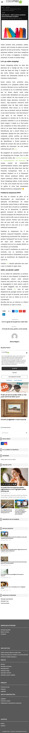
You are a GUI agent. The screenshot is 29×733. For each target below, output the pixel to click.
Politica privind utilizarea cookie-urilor (11, 652)
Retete (2, 723)
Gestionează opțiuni (15, 377)
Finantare (3, 689)
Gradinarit (3, 634)
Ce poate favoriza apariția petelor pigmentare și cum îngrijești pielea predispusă (13, 489)
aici (15, 149)
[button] (26, 353)
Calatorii (3, 725)
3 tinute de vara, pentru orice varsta (14, 329)
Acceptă (14, 368)
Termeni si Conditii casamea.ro (9, 657)
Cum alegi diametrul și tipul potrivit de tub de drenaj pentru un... (6, 511)
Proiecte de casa (5, 687)
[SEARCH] (26, 432)
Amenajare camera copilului (8, 675)
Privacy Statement (18, 380)
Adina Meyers (6, 18)
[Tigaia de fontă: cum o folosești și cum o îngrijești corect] (4, 583)
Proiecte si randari (5, 701)
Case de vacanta (5, 603)
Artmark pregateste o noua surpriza (13, 419)
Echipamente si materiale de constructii (11, 703)
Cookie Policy (9, 380)
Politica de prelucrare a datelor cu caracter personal (14, 654)
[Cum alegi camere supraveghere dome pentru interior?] (4, 571)
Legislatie (3, 691)
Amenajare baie (5, 668)
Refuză (15, 372)
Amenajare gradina (5, 630)
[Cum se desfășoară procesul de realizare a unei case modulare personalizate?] (21, 504)
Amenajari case (5, 601)
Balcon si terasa (5, 632)
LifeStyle (3, 12)
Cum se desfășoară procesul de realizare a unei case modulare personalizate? (20, 512)
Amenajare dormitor (6, 672)
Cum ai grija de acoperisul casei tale (14, 322)
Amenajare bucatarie (6, 666)
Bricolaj (3, 664)
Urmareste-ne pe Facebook (10, 519)
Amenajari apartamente (7, 599)
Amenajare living (5, 670)
